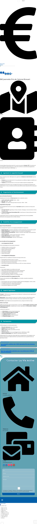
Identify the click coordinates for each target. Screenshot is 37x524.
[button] (18, 355)
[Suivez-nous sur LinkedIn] (4, 465)
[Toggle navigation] (18, 1)
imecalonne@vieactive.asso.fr (18, 164)
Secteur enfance (4, 76)
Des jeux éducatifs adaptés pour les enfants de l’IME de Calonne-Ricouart (17, 351)
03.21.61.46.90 (18, 162)
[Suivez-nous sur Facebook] (6, 465)
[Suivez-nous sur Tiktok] (9, 465)
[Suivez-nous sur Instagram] (11, 465)
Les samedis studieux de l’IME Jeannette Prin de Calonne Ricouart (18, 344)
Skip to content (3, 503)
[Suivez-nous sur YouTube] (14, 465)
